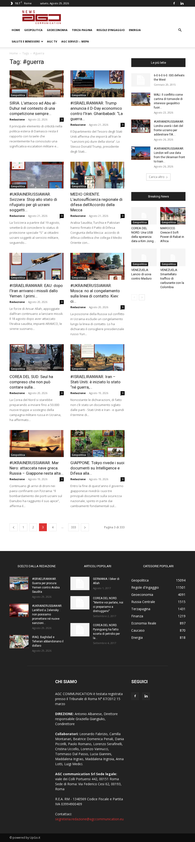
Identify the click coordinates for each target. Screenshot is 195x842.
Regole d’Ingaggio (111, 30)
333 (73, 527)
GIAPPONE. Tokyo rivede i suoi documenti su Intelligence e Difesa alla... (97, 468)
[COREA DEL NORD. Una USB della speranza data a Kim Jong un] (144, 215)
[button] (179, 30)
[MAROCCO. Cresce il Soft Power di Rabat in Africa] (173, 215)
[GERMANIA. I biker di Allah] (79, 583)
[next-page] (85, 527)
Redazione (17, 119)
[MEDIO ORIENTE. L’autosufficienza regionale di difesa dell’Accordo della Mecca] (97, 175)
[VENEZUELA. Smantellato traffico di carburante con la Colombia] (173, 257)
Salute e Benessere (26, 41)
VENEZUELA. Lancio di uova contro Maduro (141, 274)
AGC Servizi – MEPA (75, 41)
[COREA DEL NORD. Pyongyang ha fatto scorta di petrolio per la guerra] (79, 629)
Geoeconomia (57, 30)
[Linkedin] (181, 3)
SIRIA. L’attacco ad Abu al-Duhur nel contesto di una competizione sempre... (33, 108)
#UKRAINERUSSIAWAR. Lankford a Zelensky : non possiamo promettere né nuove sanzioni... (47, 614)
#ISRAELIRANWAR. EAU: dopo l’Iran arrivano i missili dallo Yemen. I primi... (36, 290)
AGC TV (52, 41)
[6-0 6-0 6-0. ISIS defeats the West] (140, 80)
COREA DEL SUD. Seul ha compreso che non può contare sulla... (31, 382)
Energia (135, 30)
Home (16, 30)
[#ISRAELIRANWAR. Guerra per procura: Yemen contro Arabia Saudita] (19, 583)
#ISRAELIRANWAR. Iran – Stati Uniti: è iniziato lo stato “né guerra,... (95, 382)
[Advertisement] (129, 17)
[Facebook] (174, 3)
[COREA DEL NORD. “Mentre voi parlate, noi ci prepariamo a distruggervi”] (79, 602)
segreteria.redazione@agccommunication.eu (89, 819)
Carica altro (157, 177)
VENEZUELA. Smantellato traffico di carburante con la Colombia (172, 278)
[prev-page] (14, 527)
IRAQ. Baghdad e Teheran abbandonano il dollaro (47, 641)
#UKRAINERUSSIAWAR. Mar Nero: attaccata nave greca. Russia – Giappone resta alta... (36, 468)
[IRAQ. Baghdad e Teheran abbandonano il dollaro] (19, 641)
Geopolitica (33, 30)
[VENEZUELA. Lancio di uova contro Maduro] (144, 257)
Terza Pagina (82, 30)
